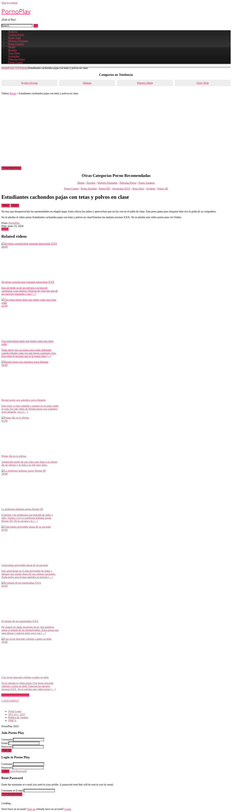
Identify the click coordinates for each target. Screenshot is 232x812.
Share (15, 205)
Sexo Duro (14, 53)
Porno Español (16, 43)
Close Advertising (11, 168)
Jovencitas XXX (121, 188)
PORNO (13, 31)
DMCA (12, 720)
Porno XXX (14, 68)
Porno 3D (162, 188)
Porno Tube (14, 37)
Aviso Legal (14, 711)
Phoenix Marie (145, 82)
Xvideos (150, 188)
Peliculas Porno (16, 59)
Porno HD (104, 188)
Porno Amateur (146, 182)
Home (4, 68)
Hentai (11, 47)
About (5, 205)
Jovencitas (13, 56)
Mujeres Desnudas (18, 40)
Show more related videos (15, 695)
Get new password (12, 794)
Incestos (12, 50)
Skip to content (9, 2)
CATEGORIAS (10, 700)
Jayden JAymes (29, 82)
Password (6, 746)
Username (6, 739)
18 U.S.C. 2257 (16, 714)
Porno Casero (15, 62)
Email (4, 743)
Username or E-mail (12, 790)
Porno (13, 93)
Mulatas (87, 82)
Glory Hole (203, 82)
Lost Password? (18, 771)
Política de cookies (18, 717)
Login (5, 771)
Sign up (6, 750)
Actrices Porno (16, 34)
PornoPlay (16, 11)
